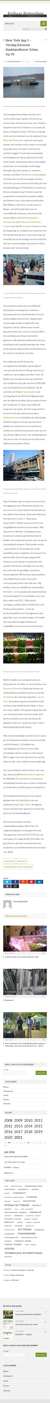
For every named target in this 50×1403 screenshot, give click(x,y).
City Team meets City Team (14, 1162)
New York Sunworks (13, 140)
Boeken (7, 1193)
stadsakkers (39, 1230)
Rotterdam (24, 1229)
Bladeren (35, 1189)
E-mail (6, 1070)
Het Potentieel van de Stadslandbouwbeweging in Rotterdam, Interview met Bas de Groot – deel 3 (25, 1044)
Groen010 (7, 1215)
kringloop (9, 1222)
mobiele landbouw (33, 1222)
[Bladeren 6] (25, 983)
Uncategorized (41, 61)
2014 (28, 1126)
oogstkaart (30, 1226)
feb (9, 1142)
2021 (18, 1137)
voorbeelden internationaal (18, 866)
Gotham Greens (11, 417)
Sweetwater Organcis (32, 774)
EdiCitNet (7, 1201)
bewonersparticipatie (33, 1186)
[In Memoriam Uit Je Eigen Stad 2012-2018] (25, 940)
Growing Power (24, 778)
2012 (8, 1126)
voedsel (9, 1248)
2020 (8, 1137)
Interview (6, 1104)
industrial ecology (33, 1215)
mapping (20, 1222)
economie (9, 861)
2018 (28, 1131)
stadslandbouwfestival (29, 1237)
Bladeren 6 (9, 1000)
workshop (8, 1256)
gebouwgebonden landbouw (15, 1212)
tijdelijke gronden (13, 1245)
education (29, 1201)
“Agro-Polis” (25, 804)
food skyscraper (27, 1209)
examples (8, 1209)
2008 (8, 1120)
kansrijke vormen (31, 1219)
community (19, 1193)
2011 (38, 1120)
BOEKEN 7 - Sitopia (11, 1167)
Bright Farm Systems (26, 391)
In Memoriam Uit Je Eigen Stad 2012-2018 (21, 957)
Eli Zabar (19, 518)
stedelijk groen (22, 1241)
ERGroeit (36, 1205)
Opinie (5, 1095)
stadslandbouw (11, 1237)
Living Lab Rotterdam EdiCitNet (16, 1156)
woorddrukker (14, 61)
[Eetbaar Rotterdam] (25, 12)
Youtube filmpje (30, 226)
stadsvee (7, 1241)
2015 (38, 1126)
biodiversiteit (23, 1189)
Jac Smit (7, 697)
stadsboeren (9, 1234)
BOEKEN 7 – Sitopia (23, 1334)
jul (28, 1142)
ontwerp (18, 1226)
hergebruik (18, 1215)
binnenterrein (9, 1189)
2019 (38, 1131)
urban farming (30, 1244)
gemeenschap (36, 1212)
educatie (21, 861)
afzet (6, 1186)
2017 (18, 1131)
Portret (6, 1099)
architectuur (16, 1186)
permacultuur (9, 1230)
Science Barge (32, 174)
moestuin (8, 1226)
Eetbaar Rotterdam (16, 1205)
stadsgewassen (26, 1233)
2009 (18, 1120)
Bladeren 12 (8, 1173)
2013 (18, 1126)
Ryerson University (12, 688)
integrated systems (12, 1219)
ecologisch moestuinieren (13, 1197)
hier (5, 710)
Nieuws (6, 1087)
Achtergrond (8, 1091)
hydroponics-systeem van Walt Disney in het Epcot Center (22, 222)
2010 (28, 1120)
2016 (8, 1131)
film (16, 1209)
